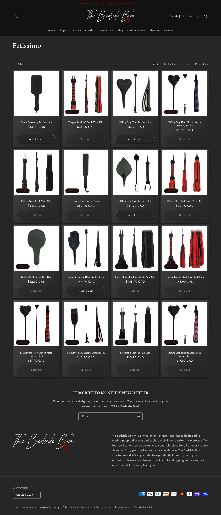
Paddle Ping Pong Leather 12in (36, 276)
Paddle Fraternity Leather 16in (36, 122)
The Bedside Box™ (30, 507)
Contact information (143, 507)
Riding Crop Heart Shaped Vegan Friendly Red (36, 354)
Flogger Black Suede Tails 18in (135, 352)
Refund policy (69, 507)
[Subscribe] (138, 416)
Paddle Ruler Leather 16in (86, 201)
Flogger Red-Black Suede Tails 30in (85, 122)
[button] (16, 16)
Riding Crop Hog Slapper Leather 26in (86, 352)
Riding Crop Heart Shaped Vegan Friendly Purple (184, 124)
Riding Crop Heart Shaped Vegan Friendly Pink (184, 354)
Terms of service (103, 507)
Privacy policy (86, 507)
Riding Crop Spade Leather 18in (135, 201)
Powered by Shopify (49, 507)
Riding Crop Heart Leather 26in (135, 122)
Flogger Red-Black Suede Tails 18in (184, 201)
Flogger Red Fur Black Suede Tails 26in (184, 276)
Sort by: (156, 64)
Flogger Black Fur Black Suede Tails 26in (135, 276)
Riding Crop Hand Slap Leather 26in (86, 276)
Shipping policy (122, 507)
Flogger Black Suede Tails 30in (36, 201)
